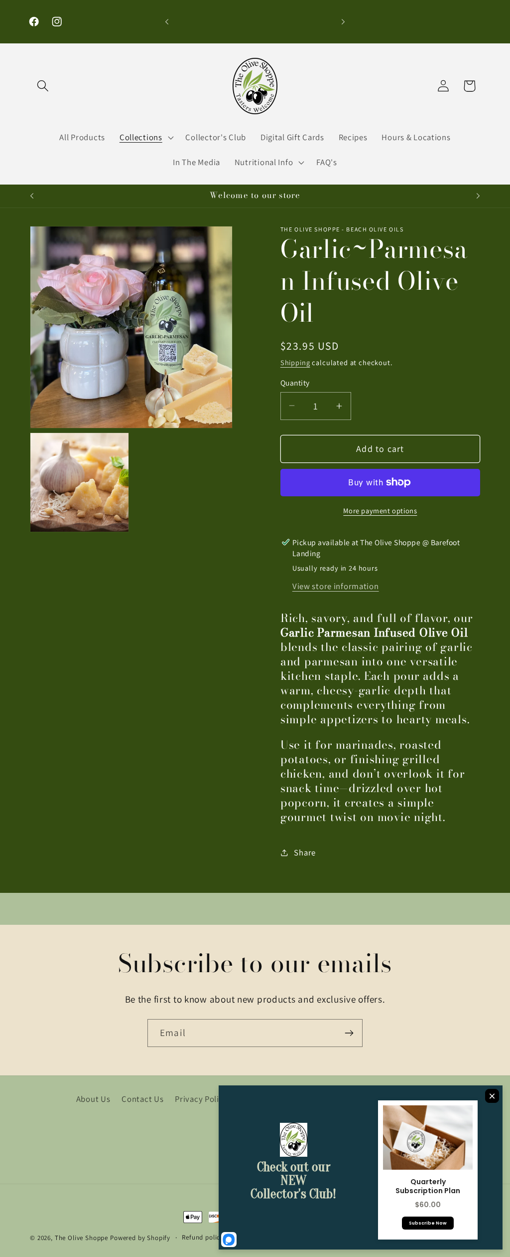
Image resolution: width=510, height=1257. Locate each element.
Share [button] (305, 852)
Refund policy (203, 1237)
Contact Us (142, 1098)
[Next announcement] (343, 21)
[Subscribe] (349, 1033)
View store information (335, 586)
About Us (93, 1098)
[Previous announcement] (167, 21)
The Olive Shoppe (82, 1238)
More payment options (380, 510)
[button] (43, 86)
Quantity (295, 383)
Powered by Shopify (140, 1238)
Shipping (295, 362)
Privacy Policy (201, 1098)
